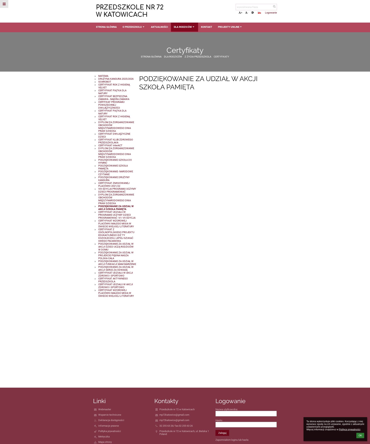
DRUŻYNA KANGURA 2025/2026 (116, 78)
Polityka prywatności (109, 431)
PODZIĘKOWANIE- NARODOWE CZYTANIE (115, 173)
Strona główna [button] (106, 26)
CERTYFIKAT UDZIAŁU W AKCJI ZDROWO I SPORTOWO (115, 274)
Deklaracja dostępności (111, 420)
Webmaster (104, 409)
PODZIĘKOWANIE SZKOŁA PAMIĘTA (113, 167)
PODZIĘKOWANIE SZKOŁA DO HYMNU (115, 161)
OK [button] (360, 435)
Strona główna (151, 56)
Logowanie (271, 12)
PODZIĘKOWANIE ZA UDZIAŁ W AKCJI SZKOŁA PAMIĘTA (116, 208)
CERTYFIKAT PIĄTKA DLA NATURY (112, 92)
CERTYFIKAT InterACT (110, 145)
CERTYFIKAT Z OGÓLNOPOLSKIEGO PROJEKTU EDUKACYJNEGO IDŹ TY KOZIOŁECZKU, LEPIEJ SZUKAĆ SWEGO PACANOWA (116, 235)
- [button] (247, 12)
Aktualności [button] (159, 26)
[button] (252, 12)
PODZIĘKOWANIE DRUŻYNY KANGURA (114, 179)
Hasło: (219, 420)
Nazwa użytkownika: (226, 409)
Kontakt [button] (206, 26)
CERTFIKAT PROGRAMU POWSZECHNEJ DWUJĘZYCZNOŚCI (111, 105)
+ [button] (241, 12)
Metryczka (104, 436)
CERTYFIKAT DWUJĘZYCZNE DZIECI (114, 135)
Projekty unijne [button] (228, 26)
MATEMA (103, 75)
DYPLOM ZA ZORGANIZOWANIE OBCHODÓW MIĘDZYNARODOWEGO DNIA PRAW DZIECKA (116, 126)
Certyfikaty (221, 56)
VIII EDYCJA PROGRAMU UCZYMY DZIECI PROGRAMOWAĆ (117, 190)
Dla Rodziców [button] (183, 26)
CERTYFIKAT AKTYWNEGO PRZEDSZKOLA (113, 280)
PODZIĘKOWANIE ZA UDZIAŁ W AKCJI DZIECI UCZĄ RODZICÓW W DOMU (116, 246)
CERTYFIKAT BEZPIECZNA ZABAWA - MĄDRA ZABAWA (113, 98)
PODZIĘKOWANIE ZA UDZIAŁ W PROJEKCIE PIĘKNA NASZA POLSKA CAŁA (116, 255)
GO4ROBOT (104, 81)
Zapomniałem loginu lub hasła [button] (231, 439)
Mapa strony (105, 442)
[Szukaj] (274, 6)
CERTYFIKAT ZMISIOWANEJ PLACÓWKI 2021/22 (114, 184)
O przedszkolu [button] (132, 26)
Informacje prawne (108, 425)
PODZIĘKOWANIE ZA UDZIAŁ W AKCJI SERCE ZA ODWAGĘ (116, 268)
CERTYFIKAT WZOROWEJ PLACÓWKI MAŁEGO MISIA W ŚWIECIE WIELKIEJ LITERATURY (116, 223)
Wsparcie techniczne (109, 414)
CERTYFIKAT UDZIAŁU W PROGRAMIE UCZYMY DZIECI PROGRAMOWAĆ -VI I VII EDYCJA (116, 215)
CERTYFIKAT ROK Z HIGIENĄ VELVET (114, 86)
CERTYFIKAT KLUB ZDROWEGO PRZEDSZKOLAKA (115, 141)
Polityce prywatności (349, 429)
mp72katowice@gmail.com (174, 414)
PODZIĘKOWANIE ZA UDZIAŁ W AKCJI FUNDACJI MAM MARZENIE (117, 263)
